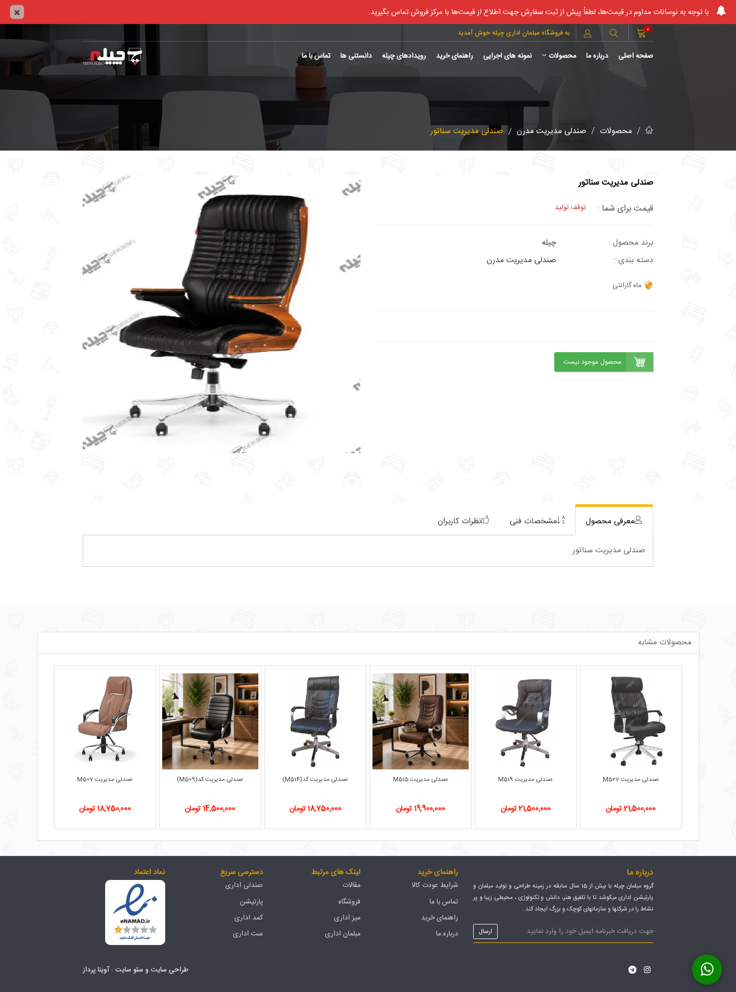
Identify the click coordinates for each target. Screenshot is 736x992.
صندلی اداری (244, 885)
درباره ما (597, 56)
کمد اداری (248, 918)
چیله (549, 243)
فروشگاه (349, 902)
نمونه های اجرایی (507, 56)
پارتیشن (251, 902)
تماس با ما (316, 56)
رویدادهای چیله (404, 56)
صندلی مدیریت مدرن (551, 131)
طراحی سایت (169, 970)
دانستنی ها (356, 56)
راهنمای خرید (454, 56)
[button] (614, 34)
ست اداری (248, 934)
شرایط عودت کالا (435, 885)
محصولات (562, 56)
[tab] (614, 521)
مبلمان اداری (342, 934)
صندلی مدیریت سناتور (467, 131)
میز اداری (347, 918)
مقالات (351, 885)
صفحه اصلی (635, 56)
